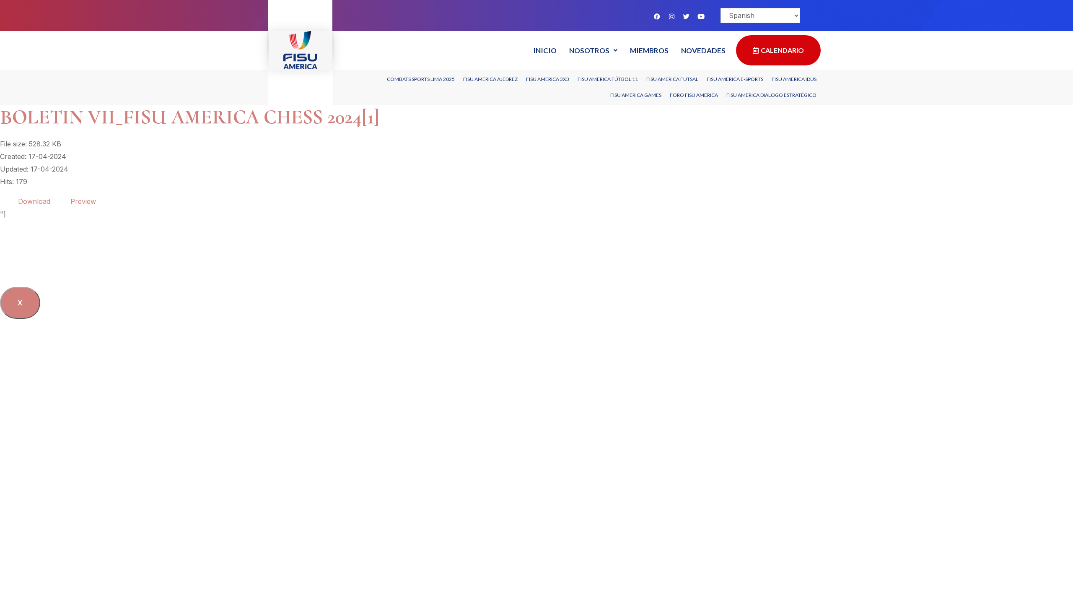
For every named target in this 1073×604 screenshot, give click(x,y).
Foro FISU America (694, 95)
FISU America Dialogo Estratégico (771, 95)
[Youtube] (701, 16)
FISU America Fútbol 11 (608, 79)
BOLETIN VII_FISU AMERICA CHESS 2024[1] (189, 117)
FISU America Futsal (672, 79)
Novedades (703, 50)
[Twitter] (686, 16)
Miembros (649, 50)
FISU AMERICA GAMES (635, 95)
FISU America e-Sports (735, 79)
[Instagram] (671, 16)
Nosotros (589, 50)
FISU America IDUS (794, 79)
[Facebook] (657, 16)
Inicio (545, 50)
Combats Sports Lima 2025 (421, 79)
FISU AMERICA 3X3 (547, 79)
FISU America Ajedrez (490, 79)
